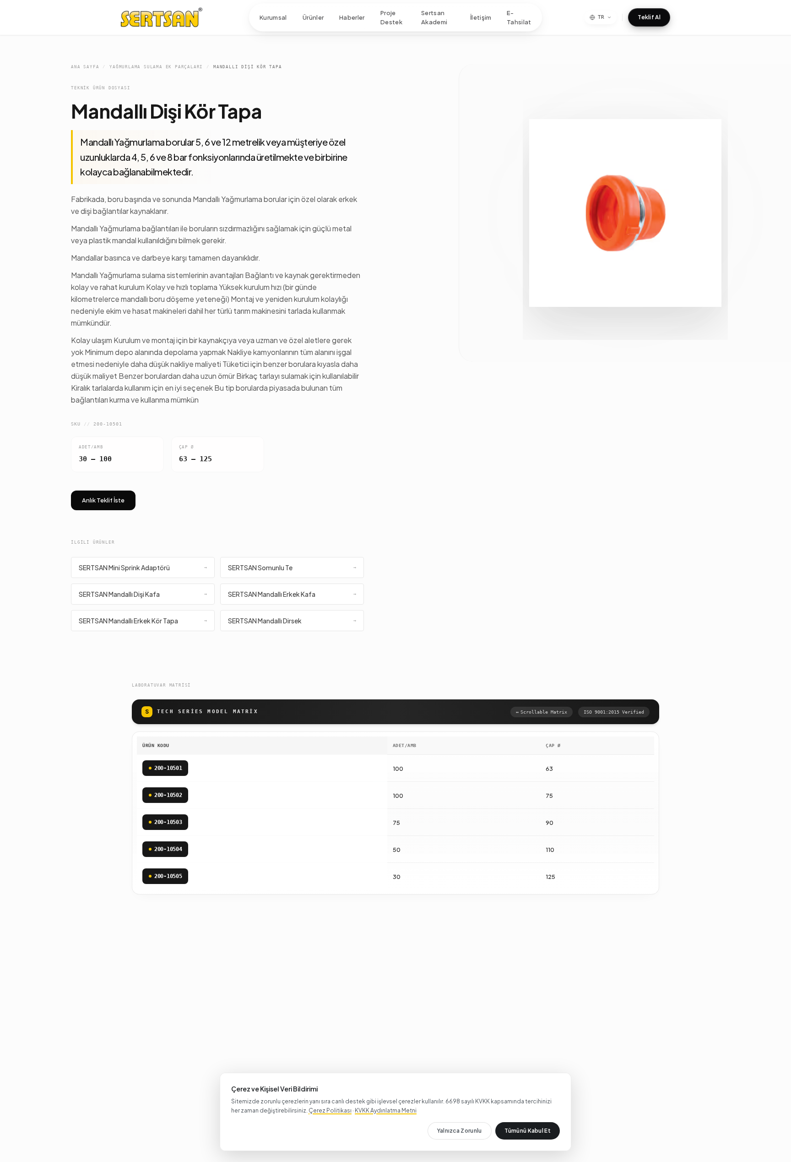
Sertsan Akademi (434, 17)
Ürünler (313, 17)
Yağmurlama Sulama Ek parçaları (156, 67)
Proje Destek (391, 17)
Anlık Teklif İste (103, 500)
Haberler (352, 17)
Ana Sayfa (85, 67)
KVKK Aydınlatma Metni (386, 1110)
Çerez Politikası (330, 1110)
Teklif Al (649, 17)
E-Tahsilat (519, 17)
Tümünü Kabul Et (527, 1130)
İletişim (481, 17)
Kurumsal (273, 17)
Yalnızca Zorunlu (459, 1130)
